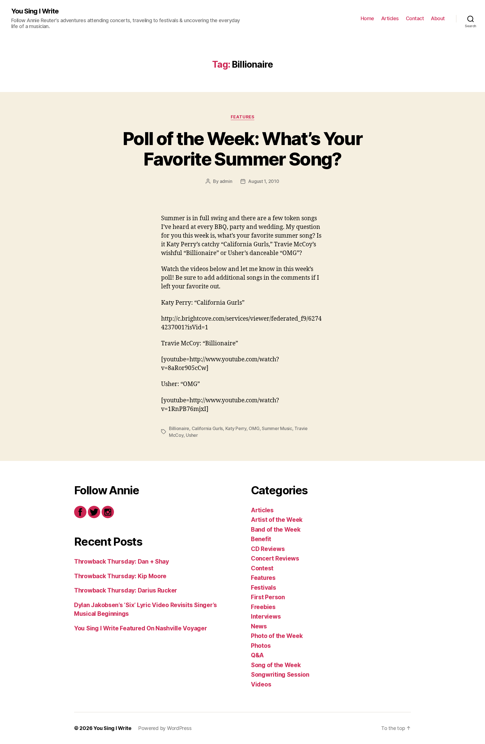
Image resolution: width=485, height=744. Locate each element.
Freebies (263, 606)
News (259, 626)
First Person (268, 597)
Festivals (263, 587)
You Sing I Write (35, 11)
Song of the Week (276, 665)
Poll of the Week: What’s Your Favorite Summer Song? (242, 149)
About (438, 18)
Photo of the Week (277, 635)
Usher (192, 435)
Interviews (266, 616)
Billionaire (179, 428)
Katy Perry (235, 428)
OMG (254, 428)
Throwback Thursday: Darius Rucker (125, 590)
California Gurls (207, 428)
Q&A (257, 655)
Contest (262, 568)
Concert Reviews (275, 558)
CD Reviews (268, 548)
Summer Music (277, 428)
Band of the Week (276, 529)
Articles (390, 18)
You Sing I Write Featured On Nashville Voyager (140, 628)
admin (226, 181)
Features (242, 117)
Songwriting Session (280, 674)
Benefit (261, 539)
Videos (261, 684)
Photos (261, 645)
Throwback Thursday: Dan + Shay (121, 561)
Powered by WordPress (165, 728)
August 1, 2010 (263, 181)
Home (367, 18)
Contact (415, 18)
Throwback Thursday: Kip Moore (120, 576)
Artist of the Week (277, 519)
